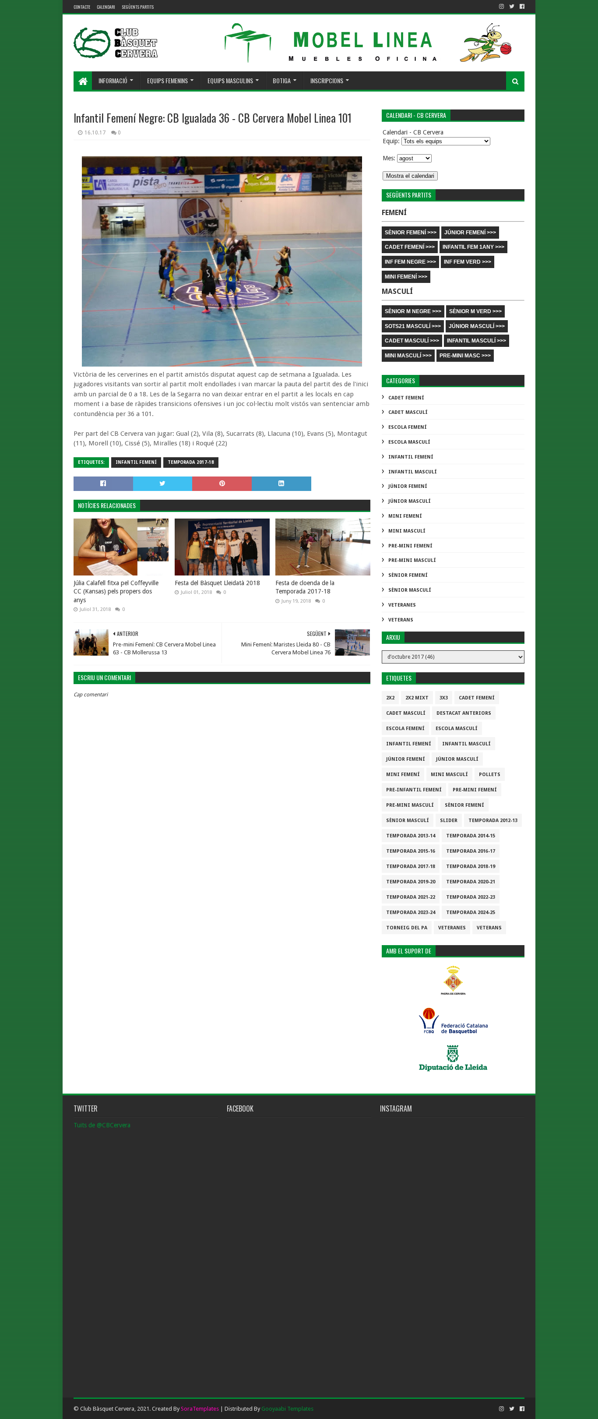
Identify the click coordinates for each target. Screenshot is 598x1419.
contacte (82, 7)
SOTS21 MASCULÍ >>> (413, 326)
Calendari (106, 7)
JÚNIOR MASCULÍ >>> (477, 326)
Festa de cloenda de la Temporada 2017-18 (304, 587)
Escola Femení (407, 427)
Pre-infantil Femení (414, 790)
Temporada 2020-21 (470, 882)
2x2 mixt (417, 698)
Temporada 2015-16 (410, 851)
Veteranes (402, 605)
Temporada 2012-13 (492, 820)
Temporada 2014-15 (470, 836)
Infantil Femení (136, 462)
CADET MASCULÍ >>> (412, 341)
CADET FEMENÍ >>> (410, 247)
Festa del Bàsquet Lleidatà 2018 (217, 582)
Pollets (489, 774)
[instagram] (501, 6)
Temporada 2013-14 (410, 836)
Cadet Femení (406, 398)
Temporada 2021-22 (410, 897)
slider (448, 820)
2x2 (390, 698)
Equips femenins (167, 80)
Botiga (282, 80)
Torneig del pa (406, 928)
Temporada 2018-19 (470, 866)
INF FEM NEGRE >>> (410, 262)
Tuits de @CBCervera (102, 1125)
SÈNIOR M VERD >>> (475, 311)
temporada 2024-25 (470, 912)
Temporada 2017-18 (191, 462)
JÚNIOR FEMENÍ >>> (470, 232)
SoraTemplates (200, 1408)
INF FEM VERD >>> (467, 262)
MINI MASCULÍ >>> (408, 356)
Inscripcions (326, 80)
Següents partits (138, 7)
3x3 (444, 698)
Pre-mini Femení (410, 546)
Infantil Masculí (412, 472)
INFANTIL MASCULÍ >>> (476, 341)
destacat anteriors (463, 713)
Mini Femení (405, 516)
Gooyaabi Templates (287, 1408)
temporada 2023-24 (410, 912)
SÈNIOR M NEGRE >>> (413, 311)
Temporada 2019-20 (410, 882)
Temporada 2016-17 (470, 851)
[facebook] (521, 6)
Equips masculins (230, 80)
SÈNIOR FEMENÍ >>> (410, 232)
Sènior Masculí (409, 590)
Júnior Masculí (409, 501)
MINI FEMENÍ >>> (406, 277)
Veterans (400, 620)
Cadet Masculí (408, 412)
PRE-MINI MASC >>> (465, 356)
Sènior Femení (408, 575)
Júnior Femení (407, 486)
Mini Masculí (407, 531)
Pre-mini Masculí (412, 560)
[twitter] (511, 6)
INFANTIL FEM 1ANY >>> (473, 247)
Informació (112, 80)
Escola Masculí (409, 442)
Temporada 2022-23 (470, 897)
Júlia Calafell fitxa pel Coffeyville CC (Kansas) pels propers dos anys (116, 591)
